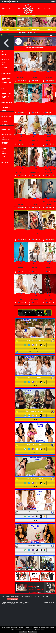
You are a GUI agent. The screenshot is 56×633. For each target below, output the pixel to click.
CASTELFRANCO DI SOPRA (6, 79)
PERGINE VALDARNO (6, 129)
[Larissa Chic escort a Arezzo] (35, 466)
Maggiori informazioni (32, 631)
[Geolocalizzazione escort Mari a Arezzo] (45, 550)
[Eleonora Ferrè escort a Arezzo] (35, 328)
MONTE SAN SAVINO (6, 116)
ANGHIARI (4, 54)
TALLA (3, 156)
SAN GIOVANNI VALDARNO (5, 143)
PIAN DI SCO (4, 132)
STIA (3, 151)
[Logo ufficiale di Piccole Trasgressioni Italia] (28, 8)
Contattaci (33, 596)
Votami (35, 348)
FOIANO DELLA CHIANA (7, 102)
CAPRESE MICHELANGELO (5, 70)
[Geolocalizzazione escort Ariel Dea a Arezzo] (45, 382)
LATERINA (4, 105)
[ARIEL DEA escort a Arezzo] (35, 365)
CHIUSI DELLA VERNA (6, 93)
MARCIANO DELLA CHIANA (5, 113)
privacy (39, 596)
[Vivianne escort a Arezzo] (35, 432)
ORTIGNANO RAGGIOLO (7, 126)
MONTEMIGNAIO (5, 119)
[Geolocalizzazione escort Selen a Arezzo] (45, 516)
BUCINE (3, 64)
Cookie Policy (45, 596)
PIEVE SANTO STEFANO (7, 134)
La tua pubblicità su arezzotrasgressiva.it (11, 596)
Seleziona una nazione (12, 599)
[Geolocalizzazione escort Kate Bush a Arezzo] (45, 415)
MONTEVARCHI (5, 124)
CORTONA (4, 100)
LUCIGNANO (4, 110)
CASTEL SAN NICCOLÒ (6, 76)
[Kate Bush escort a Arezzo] (35, 399)
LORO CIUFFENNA (6, 107)
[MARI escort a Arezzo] (35, 533)
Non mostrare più (23, 631)
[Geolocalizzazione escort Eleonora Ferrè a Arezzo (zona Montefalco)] (45, 345)
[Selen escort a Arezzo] (35, 499)
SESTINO (4, 148)
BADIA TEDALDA (5, 59)
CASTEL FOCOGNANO (6, 73)
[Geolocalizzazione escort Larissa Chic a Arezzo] (45, 483)
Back (7, 43)
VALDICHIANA (5, 162)
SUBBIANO (4, 153)
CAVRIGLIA (4, 88)
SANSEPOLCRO (5, 146)
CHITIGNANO (5, 91)
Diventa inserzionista (25, 596)
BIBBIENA (4, 62)
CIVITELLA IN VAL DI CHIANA (6, 97)
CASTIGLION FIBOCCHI (7, 82)
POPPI (3, 137)
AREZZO (4, 57)
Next (37, 49)
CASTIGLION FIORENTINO (5, 85)
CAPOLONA (4, 67)
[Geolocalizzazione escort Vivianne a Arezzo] (45, 449)
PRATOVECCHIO (5, 139)
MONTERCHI (4, 121)
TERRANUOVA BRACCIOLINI (5, 159)
